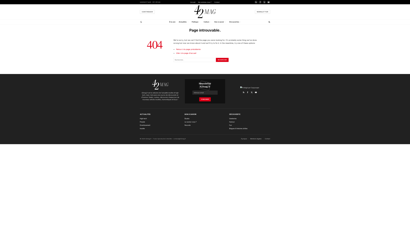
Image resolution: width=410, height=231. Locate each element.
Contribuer (147, 12)
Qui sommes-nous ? (205, 2)
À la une (172, 22)
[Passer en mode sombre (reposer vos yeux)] (141, 22)
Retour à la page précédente (188, 49)
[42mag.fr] (205, 11)
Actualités (183, 22)
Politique (195, 22)
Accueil (192, 2)
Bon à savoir (219, 22)
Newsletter (262, 12)
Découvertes (234, 22)
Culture (206, 22)
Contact (217, 2)
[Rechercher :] (194, 60)
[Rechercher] (269, 22)
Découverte (234, 114)
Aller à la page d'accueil (186, 53)
